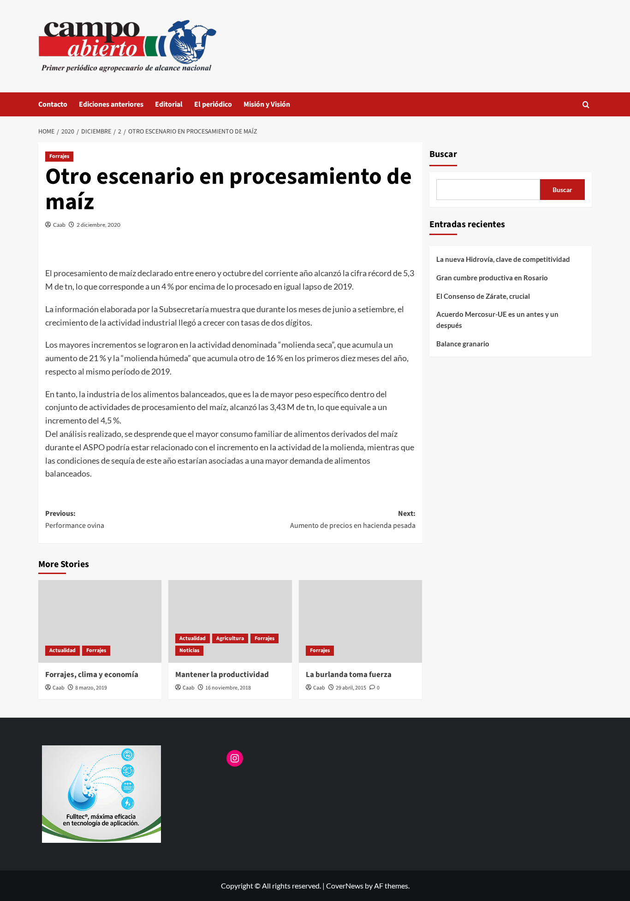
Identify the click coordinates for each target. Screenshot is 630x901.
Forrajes (59, 156)
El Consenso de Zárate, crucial (483, 296)
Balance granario (462, 343)
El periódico (213, 104)
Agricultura (230, 638)
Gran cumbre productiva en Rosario (492, 277)
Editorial (169, 104)
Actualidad (62, 650)
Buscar (443, 154)
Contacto (52, 104)
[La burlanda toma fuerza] (360, 621)
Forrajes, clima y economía (91, 674)
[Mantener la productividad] (229, 621)
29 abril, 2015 (351, 688)
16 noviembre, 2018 (228, 688)
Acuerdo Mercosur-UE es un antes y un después (497, 319)
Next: (352, 519)
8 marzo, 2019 (91, 688)
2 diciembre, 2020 (98, 224)
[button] (586, 105)
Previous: (74, 519)
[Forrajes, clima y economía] (99, 621)
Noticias (189, 650)
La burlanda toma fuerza (349, 674)
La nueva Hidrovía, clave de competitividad (503, 259)
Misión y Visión (267, 104)
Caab (59, 224)
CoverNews (344, 885)
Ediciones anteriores (111, 104)
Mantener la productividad (222, 674)
